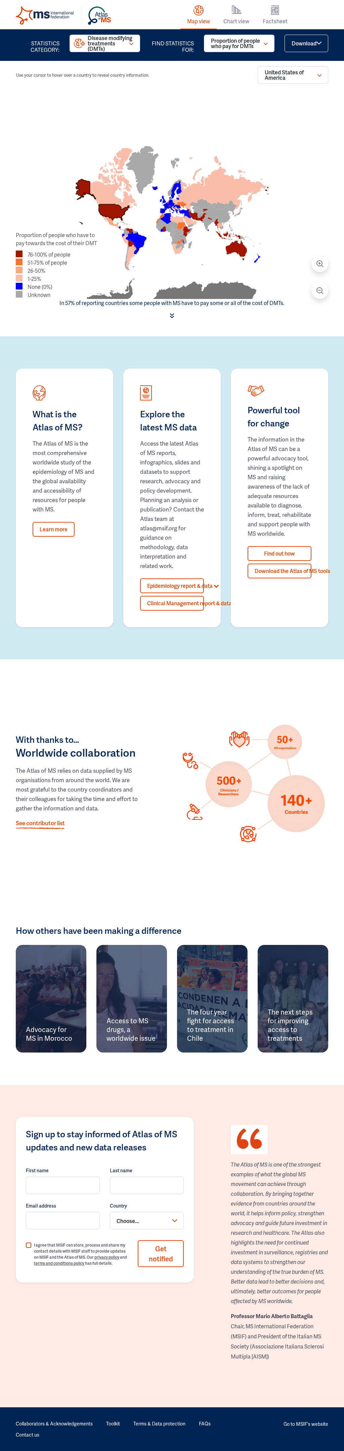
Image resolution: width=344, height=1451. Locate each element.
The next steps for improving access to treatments (290, 1025)
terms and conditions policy (59, 1263)
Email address (41, 1205)
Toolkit (113, 1423)
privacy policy (106, 1257)
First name (37, 1170)
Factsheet (275, 21)
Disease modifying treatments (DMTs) (110, 43)
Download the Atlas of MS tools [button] (283, 571)
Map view (198, 21)
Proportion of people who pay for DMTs (235, 43)
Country (118, 1205)
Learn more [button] (54, 529)
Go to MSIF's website (306, 1424)
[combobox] (147, 1220)
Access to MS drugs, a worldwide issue (131, 1029)
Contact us (27, 1434)
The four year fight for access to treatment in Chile (210, 1025)
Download (304, 43)
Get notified (161, 1253)
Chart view (236, 21)
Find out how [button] (279, 553)
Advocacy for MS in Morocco (49, 1034)
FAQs (205, 1423)
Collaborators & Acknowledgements (54, 1423)
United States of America (284, 74)
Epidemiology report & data (175, 585)
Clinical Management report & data (175, 603)
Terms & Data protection (159, 1423)
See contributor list (40, 823)
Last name (121, 1170)
